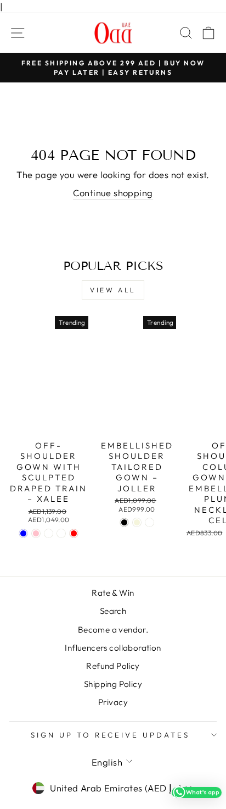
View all (113, 290)
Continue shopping (112, 192)
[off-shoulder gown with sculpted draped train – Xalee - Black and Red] (74, 533)
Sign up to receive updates (110, 734)
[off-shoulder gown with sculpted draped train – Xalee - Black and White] (48, 533)
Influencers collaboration (113, 647)
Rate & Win (113, 593)
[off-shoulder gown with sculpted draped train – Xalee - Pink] (36, 533)
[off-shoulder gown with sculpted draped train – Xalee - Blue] (23, 533)
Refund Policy (112, 666)
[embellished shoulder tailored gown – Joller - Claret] (149, 522)
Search (113, 611)
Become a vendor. (113, 629)
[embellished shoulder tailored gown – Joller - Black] (124, 522)
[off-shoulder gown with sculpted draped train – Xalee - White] (61, 533)
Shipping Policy (113, 684)
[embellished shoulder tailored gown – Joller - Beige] (137, 522)
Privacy (113, 702)
